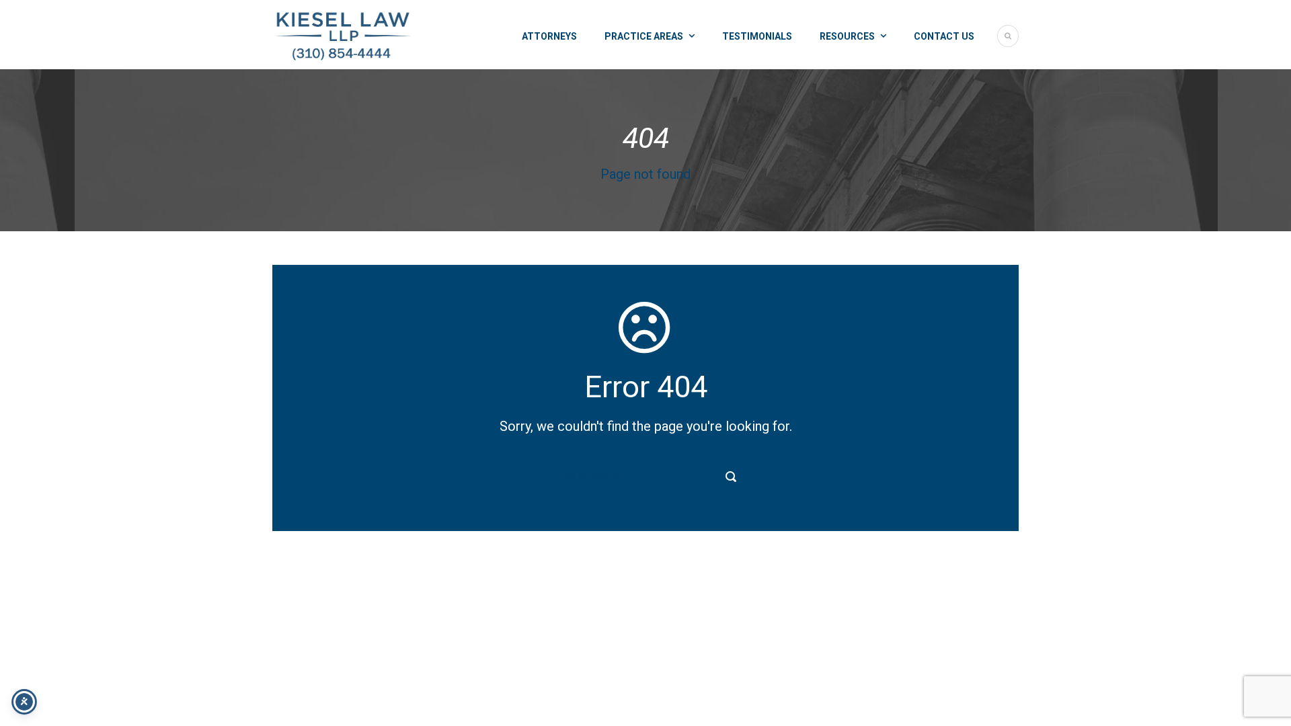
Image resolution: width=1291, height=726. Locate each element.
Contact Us (944, 36)
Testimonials (757, 36)
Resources (847, 36)
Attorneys (549, 36)
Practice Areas (643, 36)
